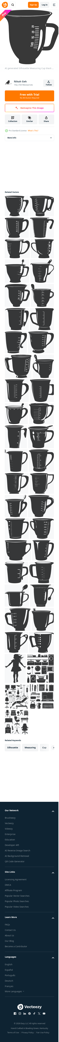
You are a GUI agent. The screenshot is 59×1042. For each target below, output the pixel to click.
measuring (30, 1036)
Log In (45, 4)
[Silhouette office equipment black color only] (17, 986)
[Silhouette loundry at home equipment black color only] (18, 932)
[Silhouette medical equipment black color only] (17, 960)
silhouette (12, 1036)
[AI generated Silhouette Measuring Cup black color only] (17, 204)
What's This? (33, 130)
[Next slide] (47, 1037)
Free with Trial (29, 96)
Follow (49, 84)
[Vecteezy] (5, 5)
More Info (11, 135)
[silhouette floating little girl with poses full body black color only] (41, 902)
